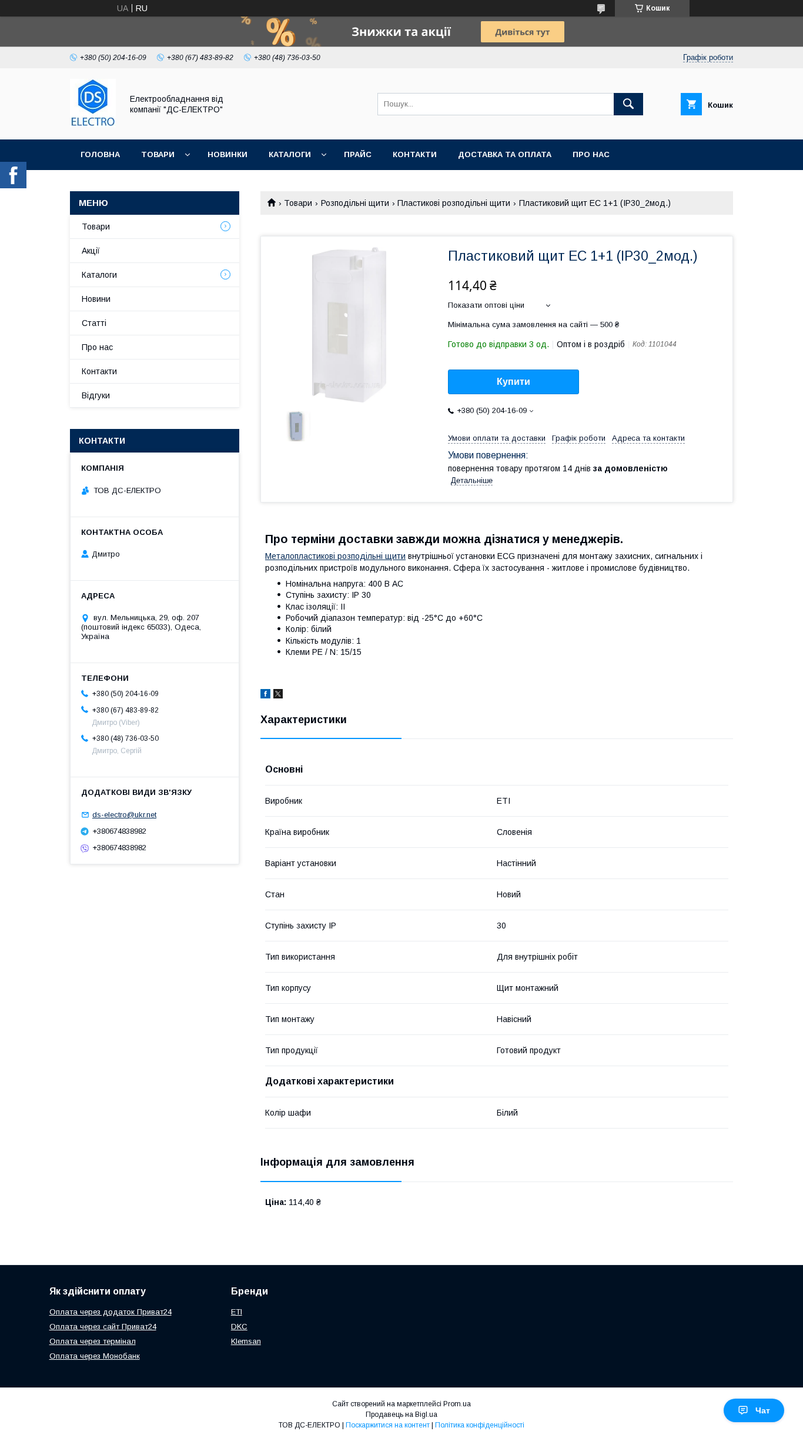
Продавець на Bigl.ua (401, 1414)
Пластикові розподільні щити (453, 203)
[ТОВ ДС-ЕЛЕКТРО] (93, 124)
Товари (158, 154)
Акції (91, 250)
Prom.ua (457, 1404)
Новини (96, 299)
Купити (513, 382)
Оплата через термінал (92, 1341)
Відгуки (96, 395)
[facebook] (265, 695)
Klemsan (246, 1341)
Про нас (591, 154)
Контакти (415, 154)
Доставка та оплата (504, 154)
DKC (239, 1326)
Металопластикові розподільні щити (335, 556)
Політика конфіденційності (479, 1425)
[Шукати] (628, 104)
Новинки (227, 154)
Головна (100, 154)
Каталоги (290, 154)
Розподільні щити (355, 203)
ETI (236, 1311)
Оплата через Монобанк (94, 1356)
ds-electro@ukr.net (124, 814)
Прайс (358, 154)
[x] (278, 695)
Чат (762, 1410)
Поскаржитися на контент (388, 1425)
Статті (94, 323)
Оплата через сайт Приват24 (102, 1326)
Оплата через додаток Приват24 (110, 1311)
